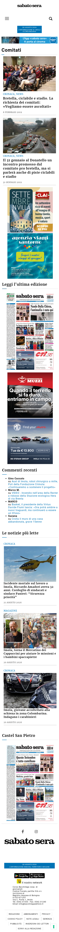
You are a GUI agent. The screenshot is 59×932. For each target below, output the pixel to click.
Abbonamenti (31, 914)
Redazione (14, 914)
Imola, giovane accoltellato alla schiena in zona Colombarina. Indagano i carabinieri (27, 713)
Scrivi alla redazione (29, 929)
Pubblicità (16, 924)
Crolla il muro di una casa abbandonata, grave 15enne (25, 520)
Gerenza (47, 919)
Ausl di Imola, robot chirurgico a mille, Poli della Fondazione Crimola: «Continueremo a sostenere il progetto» (33, 484)
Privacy (46, 914)
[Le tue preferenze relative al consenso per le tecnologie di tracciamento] (54, 927)
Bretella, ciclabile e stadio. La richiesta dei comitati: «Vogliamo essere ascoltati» (28, 102)
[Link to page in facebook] (23, 832)
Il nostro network (31, 882)
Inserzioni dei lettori (37, 924)
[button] (46, 17)
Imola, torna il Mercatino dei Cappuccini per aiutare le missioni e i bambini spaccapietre (30, 653)
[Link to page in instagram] (36, 832)
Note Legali (33, 919)
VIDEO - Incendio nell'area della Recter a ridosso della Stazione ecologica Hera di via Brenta (33, 495)
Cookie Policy (15, 919)
